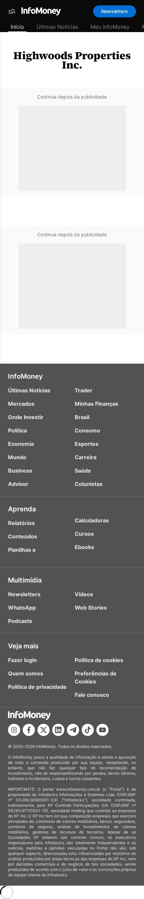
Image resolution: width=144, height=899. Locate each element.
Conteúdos (22, 536)
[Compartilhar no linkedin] (58, 730)
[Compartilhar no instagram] (14, 730)
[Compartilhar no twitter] (44, 730)
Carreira (85, 457)
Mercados (21, 403)
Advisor (18, 484)
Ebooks (84, 547)
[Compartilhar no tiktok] (88, 730)
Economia (21, 443)
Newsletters (114, 11)
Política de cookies (99, 660)
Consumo (87, 430)
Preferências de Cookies (96, 677)
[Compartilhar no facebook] (29, 730)
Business (20, 470)
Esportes (86, 443)
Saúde (83, 470)
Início (17, 26)
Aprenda (22, 509)
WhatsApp (22, 607)
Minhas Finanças (96, 403)
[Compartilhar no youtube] (102, 730)
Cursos (84, 533)
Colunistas (88, 484)
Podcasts (20, 621)
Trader (83, 390)
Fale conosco (92, 694)
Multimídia (25, 580)
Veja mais (23, 646)
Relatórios (21, 523)
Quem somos (25, 673)
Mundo (17, 457)
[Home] (41, 11)
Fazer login (22, 660)
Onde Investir (26, 417)
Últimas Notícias (57, 26)
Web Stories (91, 607)
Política (17, 430)
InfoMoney (25, 376)
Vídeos (84, 594)
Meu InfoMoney (110, 26)
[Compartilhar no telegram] (73, 730)
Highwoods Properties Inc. (72, 60)
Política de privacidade (37, 686)
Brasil (82, 417)
